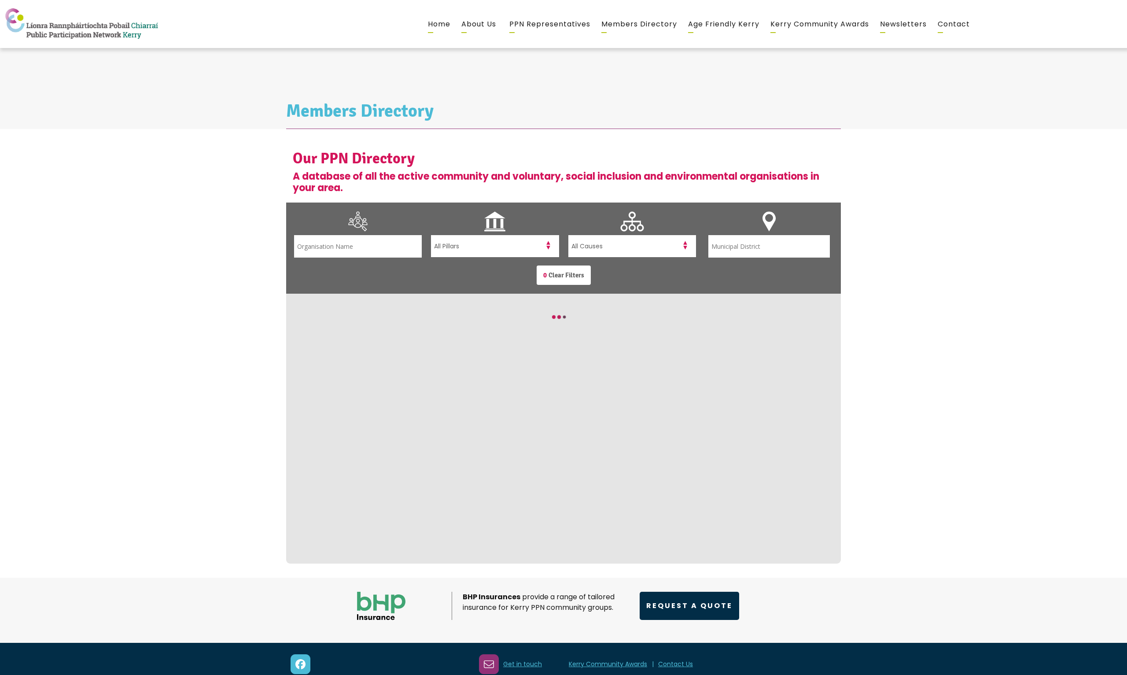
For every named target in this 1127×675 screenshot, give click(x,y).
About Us (478, 24)
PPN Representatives (549, 24)
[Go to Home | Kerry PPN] (81, 24)
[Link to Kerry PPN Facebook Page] (300, 664)
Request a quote (689, 606)
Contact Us (675, 664)
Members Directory (639, 24)
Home (439, 24)
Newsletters (903, 24)
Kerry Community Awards (819, 24)
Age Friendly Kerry (723, 24)
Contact (954, 24)
